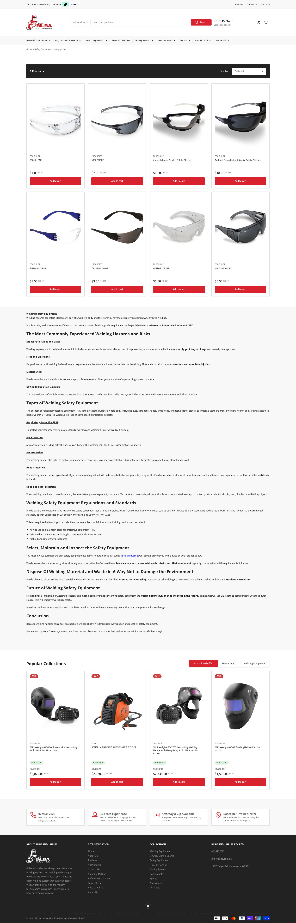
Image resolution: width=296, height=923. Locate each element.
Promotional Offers (203, 663)
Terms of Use (94, 883)
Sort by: (224, 71)
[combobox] (151, 22)
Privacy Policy (95, 887)
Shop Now (265, 4)
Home (29, 49)
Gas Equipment (143, 40)
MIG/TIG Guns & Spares (66, 40)
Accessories (201, 40)
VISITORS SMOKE (223, 268)
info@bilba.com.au (47, 820)
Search (203, 22)
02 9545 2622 (223, 21)
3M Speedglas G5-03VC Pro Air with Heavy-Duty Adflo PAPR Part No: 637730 (53, 749)
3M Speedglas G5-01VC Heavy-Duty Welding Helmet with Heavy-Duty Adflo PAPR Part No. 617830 (176, 750)
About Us (239, 4)
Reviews (92, 860)
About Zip (93, 892)
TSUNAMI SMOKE (99, 268)
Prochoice (35, 156)
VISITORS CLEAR (161, 268)
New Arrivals (229, 663)
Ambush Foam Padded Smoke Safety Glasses (238, 160)
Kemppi (94, 743)
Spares (183, 40)
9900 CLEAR (36, 160)
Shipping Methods (97, 874)
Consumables (165, 40)
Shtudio (81, 918)
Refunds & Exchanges (99, 878)
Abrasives (220, 40)
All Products (94, 865)
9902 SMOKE (97, 160)
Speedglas (35, 743)
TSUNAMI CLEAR (38, 268)
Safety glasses (59, 49)
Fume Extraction (121, 40)
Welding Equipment (36, 40)
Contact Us (252, 4)
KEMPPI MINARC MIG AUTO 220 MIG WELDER (113, 747)
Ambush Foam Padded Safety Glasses (172, 160)
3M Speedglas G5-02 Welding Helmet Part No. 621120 (237, 749)
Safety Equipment (94, 40)
